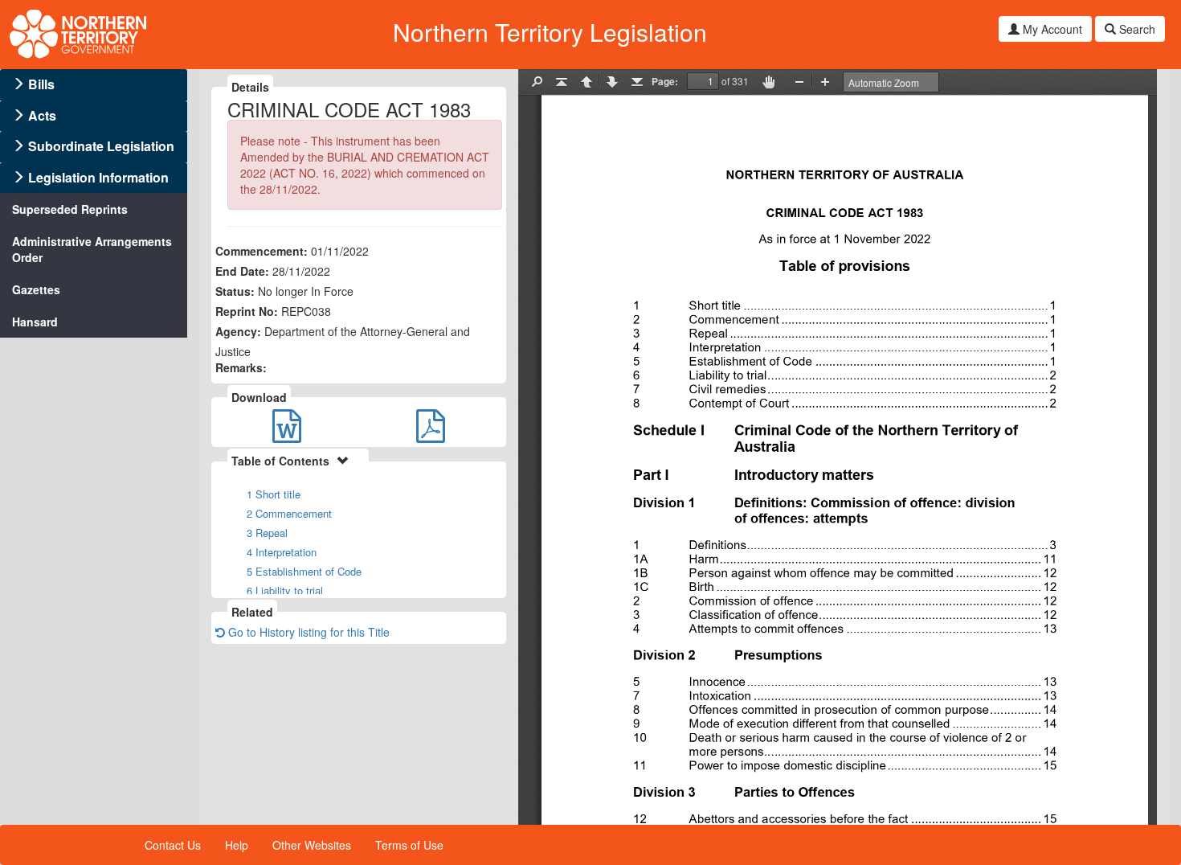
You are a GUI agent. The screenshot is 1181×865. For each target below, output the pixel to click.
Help (236, 845)
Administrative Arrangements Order (92, 249)
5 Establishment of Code (304, 571)
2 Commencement (289, 513)
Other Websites (311, 845)
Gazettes (36, 289)
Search (1135, 29)
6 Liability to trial (285, 590)
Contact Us (173, 845)
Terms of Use (409, 845)
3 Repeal (267, 532)
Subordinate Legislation (101, 146)
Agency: (238, 331)
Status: (235, 291)
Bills (41, 84)
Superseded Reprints (70, 209)
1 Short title (273, 494)
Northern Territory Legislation (550, 31)
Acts (42, 115)
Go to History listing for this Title (307, 632)
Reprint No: (246, 311)
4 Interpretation (282, 552)
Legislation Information (98, 177)
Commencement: (261, 251)
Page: (665, 81)
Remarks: (241, 367)
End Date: (242, 271)
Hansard (35, 322)
